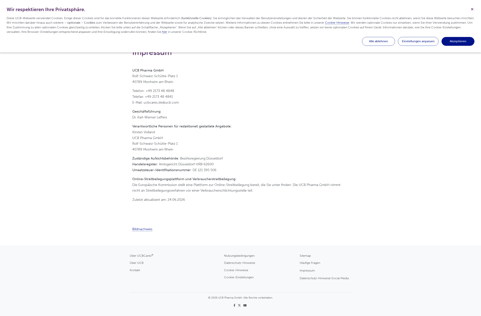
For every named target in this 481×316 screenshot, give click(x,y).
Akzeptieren (458, 41)
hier (164, 32)
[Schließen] (472, 9)
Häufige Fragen (310, 263)
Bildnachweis (142, 229)
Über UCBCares (141, 255)
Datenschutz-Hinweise (239, 263)
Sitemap (305, 255)
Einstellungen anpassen (418, 41)
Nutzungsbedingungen (239, 255)
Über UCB (137, 263)
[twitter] (240, 305)
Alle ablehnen (378, 41)
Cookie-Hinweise (236, 270)
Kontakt (135, 270)
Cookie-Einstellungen (239, 277)
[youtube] (245, 305)
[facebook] (235, 305)
